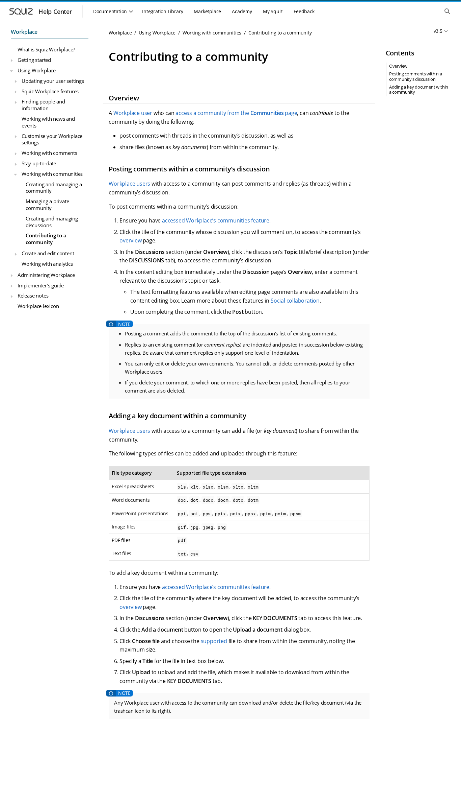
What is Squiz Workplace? (46, 49)
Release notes (33, 295)
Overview (398, 66)
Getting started (34, 59)
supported (214, 641)
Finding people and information (43, 105)
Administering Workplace (46, 274)
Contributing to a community (46, 238)
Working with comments (49, 152)
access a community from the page (236, 113)
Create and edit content (48, 253)
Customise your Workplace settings (52, 139)
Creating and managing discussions (52, 221)
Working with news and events (48, 122)
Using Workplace (37, 70)
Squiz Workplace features (50, 91)
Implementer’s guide (41, 285)
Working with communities (52, 173)
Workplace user (132, 113)
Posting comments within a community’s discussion (415, 76)
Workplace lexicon (38, 306)
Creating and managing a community (54, 187)
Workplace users (129, 183)
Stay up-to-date (39, 163)
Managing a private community (47, 204)
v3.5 (438, 31)
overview (130, 240)
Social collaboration (295, 300)
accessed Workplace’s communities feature (215, 220)
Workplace (24, 32)
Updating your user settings (53, 80)
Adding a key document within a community (418, 89)
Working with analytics (47, 263)
